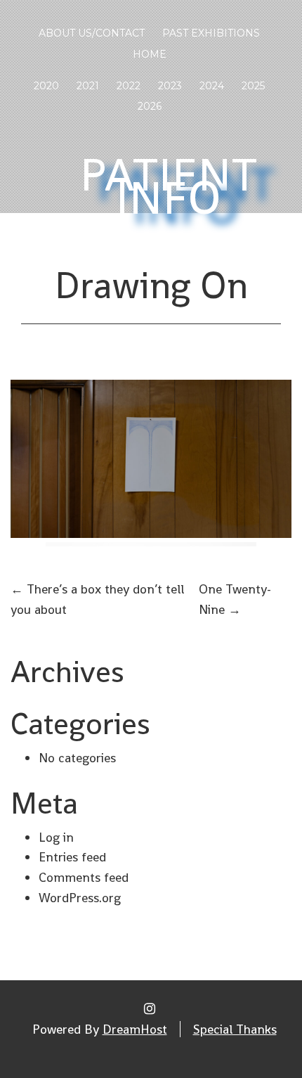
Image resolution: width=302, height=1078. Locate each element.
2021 (88, 85)
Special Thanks (235, 1029)
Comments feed (84, 877)
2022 (128, 85)
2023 (170, 85)
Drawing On (151, 285)
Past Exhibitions (211, 33)
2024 (211, 85)
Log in (56, 837)
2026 (150, 106)
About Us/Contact (92, 33)
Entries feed (72, 857)
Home (149, 54)
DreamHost (135, 1029)
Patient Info (169, 186)
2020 (46, 85)
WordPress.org (80, 898)
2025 (253, 85)
